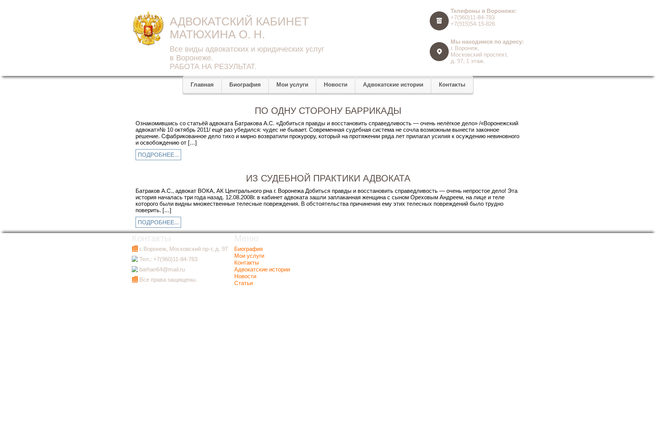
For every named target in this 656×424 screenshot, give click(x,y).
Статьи (243, 283)
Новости (245, 276)
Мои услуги (249, 255)
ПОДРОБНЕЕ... (158, 154)
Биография (248, 249)
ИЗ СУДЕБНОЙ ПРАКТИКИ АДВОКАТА (328, 178)
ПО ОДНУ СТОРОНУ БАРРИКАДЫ (328, 111)
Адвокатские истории (262, 269)
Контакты (246, 262)
